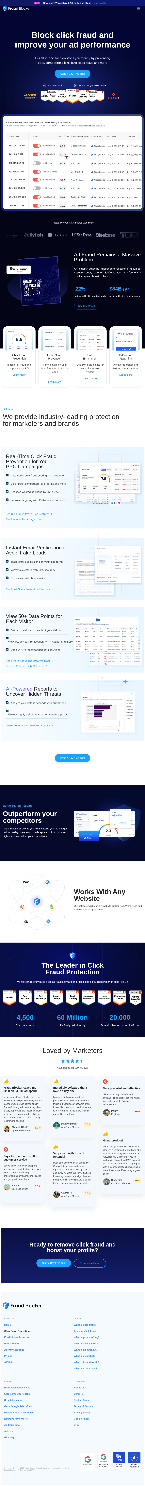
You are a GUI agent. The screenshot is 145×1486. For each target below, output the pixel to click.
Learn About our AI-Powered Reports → (30, 725)
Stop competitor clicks (17, 1394)
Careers (78, 1394)
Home (7, 1325)
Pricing (8, 1356)
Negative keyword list (16, 1418)
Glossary (9, 1437)
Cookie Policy (81, 1418)
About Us (79, 1387)
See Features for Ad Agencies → (25, 519)
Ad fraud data (12, 1425)
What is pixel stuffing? (86, 1337)
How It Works (11, 1343)
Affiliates (9, 1362)
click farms (47, 483)
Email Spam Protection (17, 1337)
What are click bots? (85, 1368)
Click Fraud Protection (17, 1331)
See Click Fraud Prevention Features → (29, 513)
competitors (32, 483)
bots (21, 483)
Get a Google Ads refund (18, 1406)
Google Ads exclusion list (18, 1412)
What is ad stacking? (85, 1349)
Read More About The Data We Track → (30, 660)
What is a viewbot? (84, 1356)
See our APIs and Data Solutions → (26, 666)
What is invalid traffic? (87, 1362)
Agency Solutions (14, 1349)
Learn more (19, 374)
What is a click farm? (86, 1343)
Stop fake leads (13, 1400)
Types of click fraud (85, 1331)
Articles (8, 1431)
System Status (82, 1400)
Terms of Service (83, 1406)
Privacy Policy (82, 1412)
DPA (76, 1425)
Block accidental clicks (17, 1387)
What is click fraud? (85, 1325)
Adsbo (55, 641)
